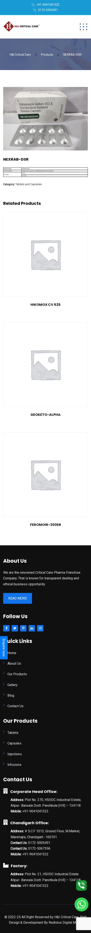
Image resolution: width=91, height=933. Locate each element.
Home (11, 653)
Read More (17, 598)
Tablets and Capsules (28, 184)
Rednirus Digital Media (65, 923)
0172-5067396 (39, 848)
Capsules (14, 743)
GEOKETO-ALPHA (45, 414)
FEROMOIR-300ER (45, 524)
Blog (10, 695)
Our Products (17, 674)
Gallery (12, 685)
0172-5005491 (48, 10)
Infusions (14, 765)
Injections (14, 754)
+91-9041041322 (47, 4)
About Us (14, 664)
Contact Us (15, 706)
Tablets (12, 733)
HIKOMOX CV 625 (45, 304)
